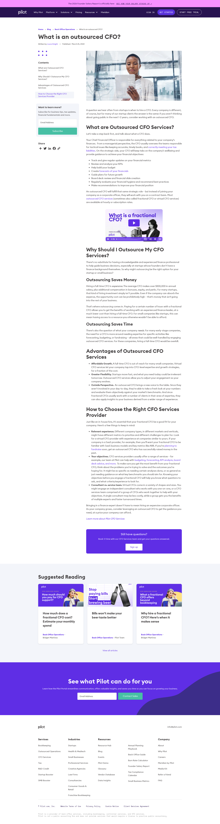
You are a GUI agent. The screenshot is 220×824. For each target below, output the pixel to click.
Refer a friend (164, 774)
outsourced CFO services (99, 198)
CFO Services (44, 757)
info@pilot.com (174, 727)
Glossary (102, 768)
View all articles (110, 650)
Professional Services (78, 763)
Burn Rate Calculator (138, 760)
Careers (162, 757)
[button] (51, 12)
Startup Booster (45, 774)
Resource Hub (104, 745)
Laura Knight (52, 44)
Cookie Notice (112, 806)
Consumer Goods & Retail (77, 788)
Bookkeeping (44, 745)
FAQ (160, 780)
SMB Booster (44, 780)
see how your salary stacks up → (134, 3)
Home (40, 29)
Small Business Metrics (138, 781)
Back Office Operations (65, 29)
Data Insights (104, 780)
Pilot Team (119, 637)
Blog (49, 29)
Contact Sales (130, 696)
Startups (72, 745)
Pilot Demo (103, 763)
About (161, 745)
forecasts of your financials (113, 171)
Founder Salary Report (138, 766)
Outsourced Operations (49, 751)
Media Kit (162, 768)
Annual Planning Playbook (135, 747)
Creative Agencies (76, 768)
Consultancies (74, 780)
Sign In (150, 12)
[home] (22, 12)
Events (101, 757)
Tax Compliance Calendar (135, 774)
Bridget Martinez (50, 637)
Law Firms (73, 774)
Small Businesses (76, 757)
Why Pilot (162, 751)
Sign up (134, 547)
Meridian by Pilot (166, 763)
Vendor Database (106, 774)
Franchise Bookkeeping (79, 795)
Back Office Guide (137, 754)
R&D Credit (43, 768)
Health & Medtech (76, 751)
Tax (40, 763)
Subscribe (57, 130)
